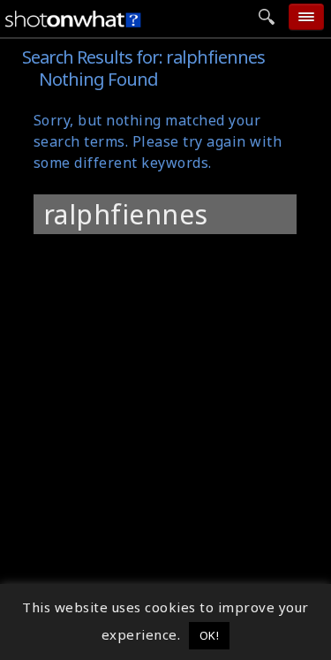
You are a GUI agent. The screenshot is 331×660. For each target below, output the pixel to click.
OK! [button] (209, 635)
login (161, 256)
